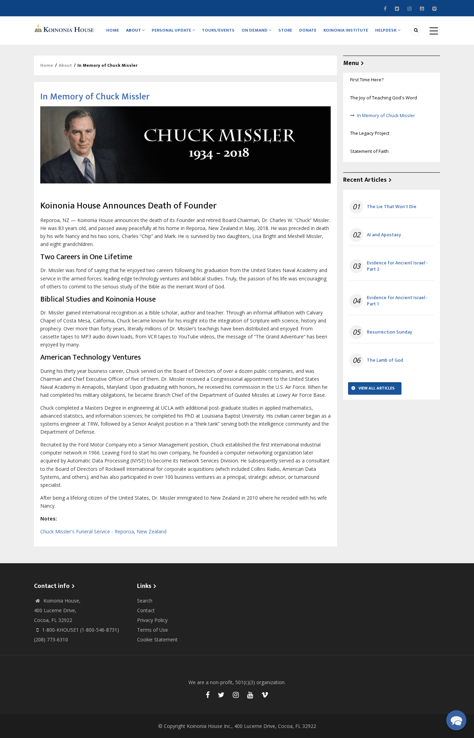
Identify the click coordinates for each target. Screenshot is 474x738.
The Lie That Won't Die (391, 207)
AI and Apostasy (384, 235)
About (134, 30)
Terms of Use (152, 629)
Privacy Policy (152, 620)
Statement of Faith (369, 151)
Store (285, 30)
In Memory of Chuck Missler (386, 115)
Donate (307, 30)
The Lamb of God (385, 360)
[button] (456, 720)
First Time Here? (366, 79)
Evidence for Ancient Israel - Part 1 (397, 301)
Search (144, 600)
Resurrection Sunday (389, 332)
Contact (146, 610)
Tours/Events (218, 30)
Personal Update (172, 30)
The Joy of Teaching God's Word (383, 98)
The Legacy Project (369, 133)
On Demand (255, 30)
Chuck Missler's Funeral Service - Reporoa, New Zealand (103, 531)
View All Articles (376, 388)
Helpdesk (386, 30)
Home (112, 30)
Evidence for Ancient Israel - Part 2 (397, 266)
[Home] (65, 27)
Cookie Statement (157, 639)
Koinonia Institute (345, 30)
